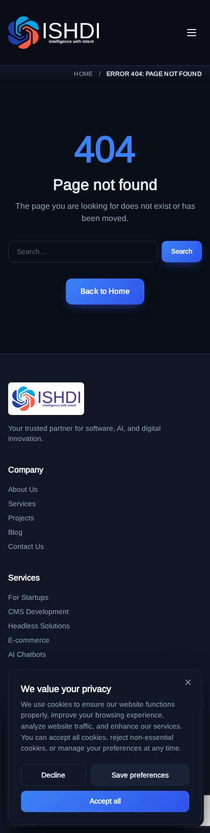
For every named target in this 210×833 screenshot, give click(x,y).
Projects (21, 518)
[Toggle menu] (191, 32)
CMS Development (38, 611)
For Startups (28, 597)
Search (182, 251)
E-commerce (28, 640)
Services (22, 503)
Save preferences (140, 775)
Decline (53, 775)
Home (83, 73)
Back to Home (105, 291)
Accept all (105, 801)
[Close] (188, 682)
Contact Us (26, 546)
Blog (15, 532)
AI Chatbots (27, 654)
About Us (23, 489)
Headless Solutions (39, 626)
